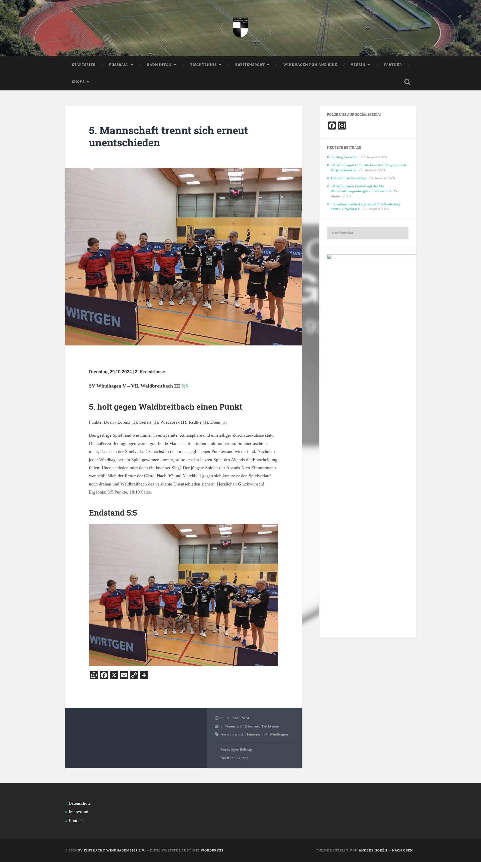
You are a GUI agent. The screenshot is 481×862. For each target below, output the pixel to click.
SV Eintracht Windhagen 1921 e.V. (111, 850)
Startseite (83, 64)
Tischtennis (270, 726)
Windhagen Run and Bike (310, 64)
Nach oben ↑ (404, 850)
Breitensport (250, 64)
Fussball (119, 64)
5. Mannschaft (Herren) (239, 726)
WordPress (212, 850)
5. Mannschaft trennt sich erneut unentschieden (168, 136)
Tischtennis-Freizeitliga (348, 178)
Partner (393, 64)
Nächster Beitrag (234, 758)
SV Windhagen (276, 734)
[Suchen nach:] (367, 233)
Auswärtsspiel (231, 734)
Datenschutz (80, 803)
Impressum (78, 811)
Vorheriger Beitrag (236, 749)
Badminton (159, 64)
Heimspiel (253, 734)
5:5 (184, 386)
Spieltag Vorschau (344, 157)
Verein (358, 64)
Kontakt (76, 820)
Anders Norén (373, 850)
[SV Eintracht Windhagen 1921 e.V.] (240, 28)
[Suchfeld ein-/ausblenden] (407, 81)
